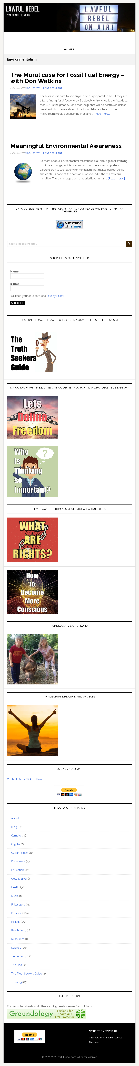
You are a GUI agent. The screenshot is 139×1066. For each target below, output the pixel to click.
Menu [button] (72, 49)
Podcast (16, 913)
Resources (17, 939)
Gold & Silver (19, 878)
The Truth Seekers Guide (26, 973)
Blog (14, 827)
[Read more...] (102, 113)
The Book (17, 965)
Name (14, 271)
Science (16, 947)
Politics (15, 921)
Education (17, 870)
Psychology (18, 930)
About (15, 818)
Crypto (15, 844)
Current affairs (19, 852)
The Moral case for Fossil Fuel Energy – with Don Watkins (67, 77)
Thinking (16, 982)
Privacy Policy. (55, 295)
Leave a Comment (52, 88)
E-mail (15, 283)
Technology (18, 956)
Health (15, 887)
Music (14, 896)
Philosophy (18, 904)
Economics (18, 861)
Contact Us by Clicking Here (24, 779)
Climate (16, 835)
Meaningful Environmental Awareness (66, 145)
